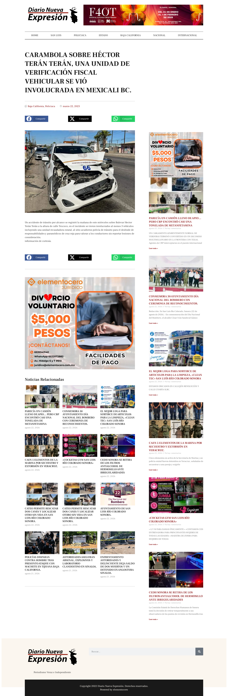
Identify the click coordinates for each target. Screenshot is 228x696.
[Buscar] (199, 651)
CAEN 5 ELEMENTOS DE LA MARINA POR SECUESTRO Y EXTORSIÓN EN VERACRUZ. (41, 463)
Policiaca (50, 106)
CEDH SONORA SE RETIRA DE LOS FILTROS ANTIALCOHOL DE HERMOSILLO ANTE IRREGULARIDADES (116, 466)
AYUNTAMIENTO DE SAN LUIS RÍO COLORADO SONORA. (115, 512)
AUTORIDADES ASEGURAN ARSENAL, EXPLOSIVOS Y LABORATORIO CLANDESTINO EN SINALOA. (80, 561)
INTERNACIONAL (187, 35)
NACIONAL (159, 35)
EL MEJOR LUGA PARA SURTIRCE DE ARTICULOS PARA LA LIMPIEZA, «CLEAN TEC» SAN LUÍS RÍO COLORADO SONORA (117, 418)
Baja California (36, 106)
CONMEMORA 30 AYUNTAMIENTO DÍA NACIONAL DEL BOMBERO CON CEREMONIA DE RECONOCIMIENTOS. (78, 418)
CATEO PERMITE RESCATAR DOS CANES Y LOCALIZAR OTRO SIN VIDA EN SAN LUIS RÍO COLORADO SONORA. (41, 515)
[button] (36, 119)
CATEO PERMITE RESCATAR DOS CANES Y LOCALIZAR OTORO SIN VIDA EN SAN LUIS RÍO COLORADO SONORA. (79, 515)
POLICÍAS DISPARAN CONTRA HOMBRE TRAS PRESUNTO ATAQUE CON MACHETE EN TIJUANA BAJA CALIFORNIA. (42, 563)
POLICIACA (80, 35)
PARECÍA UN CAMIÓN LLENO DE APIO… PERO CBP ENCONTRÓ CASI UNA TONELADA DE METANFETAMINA (42, 418)
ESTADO (103, 35)
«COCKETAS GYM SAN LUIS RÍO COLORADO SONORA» (79, 461)
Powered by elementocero (114, 689)
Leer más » (153, 248)
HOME (34, 35)
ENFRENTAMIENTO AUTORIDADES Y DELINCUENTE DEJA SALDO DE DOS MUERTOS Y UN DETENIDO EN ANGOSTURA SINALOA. (117, 565)
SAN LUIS (56, 35)
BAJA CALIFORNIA (130, 35)
